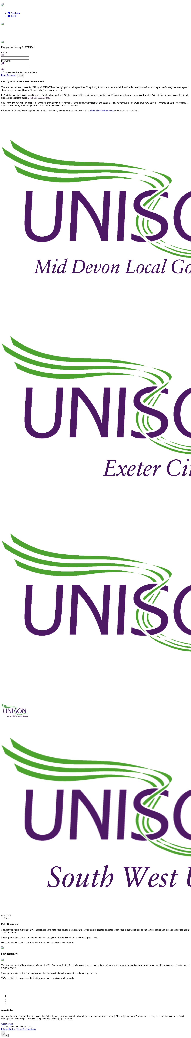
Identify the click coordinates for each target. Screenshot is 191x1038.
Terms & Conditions (26, 1029)
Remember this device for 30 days (21, 72)
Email (4, 52)
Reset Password (8, 75)
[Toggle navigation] (2, 3)
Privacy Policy (8, 1029)
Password (5, 61)
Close (4, 1035)
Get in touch (7, 1023)
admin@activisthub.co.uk (102, 110)
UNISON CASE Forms (39, 97)
